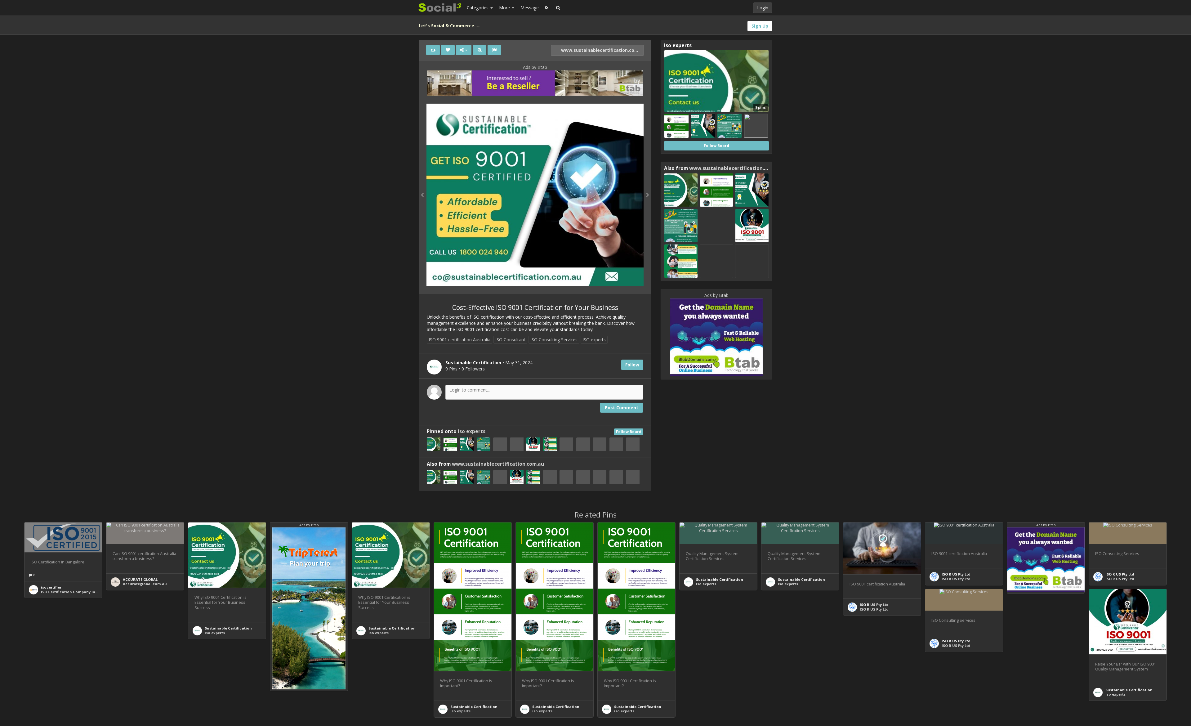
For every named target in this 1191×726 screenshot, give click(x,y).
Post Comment (621, 407)
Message (529, 8)
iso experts (471, 431)
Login (762, 8)
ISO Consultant (510, 340)
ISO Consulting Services (554, 340)
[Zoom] (479, 50)
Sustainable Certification (228, 628)
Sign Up (760, 26)
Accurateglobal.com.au (145, 583)
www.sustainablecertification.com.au (602, 50)
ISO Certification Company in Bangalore (78, 591)
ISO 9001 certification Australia (459, 340)
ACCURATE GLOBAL (140, 579)
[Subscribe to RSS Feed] (546, 8)
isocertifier (51, 587)
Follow (632, 365)
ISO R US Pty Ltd (874, 604)
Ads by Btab (535, 67)
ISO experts (594, 340)
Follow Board (628, 431)
